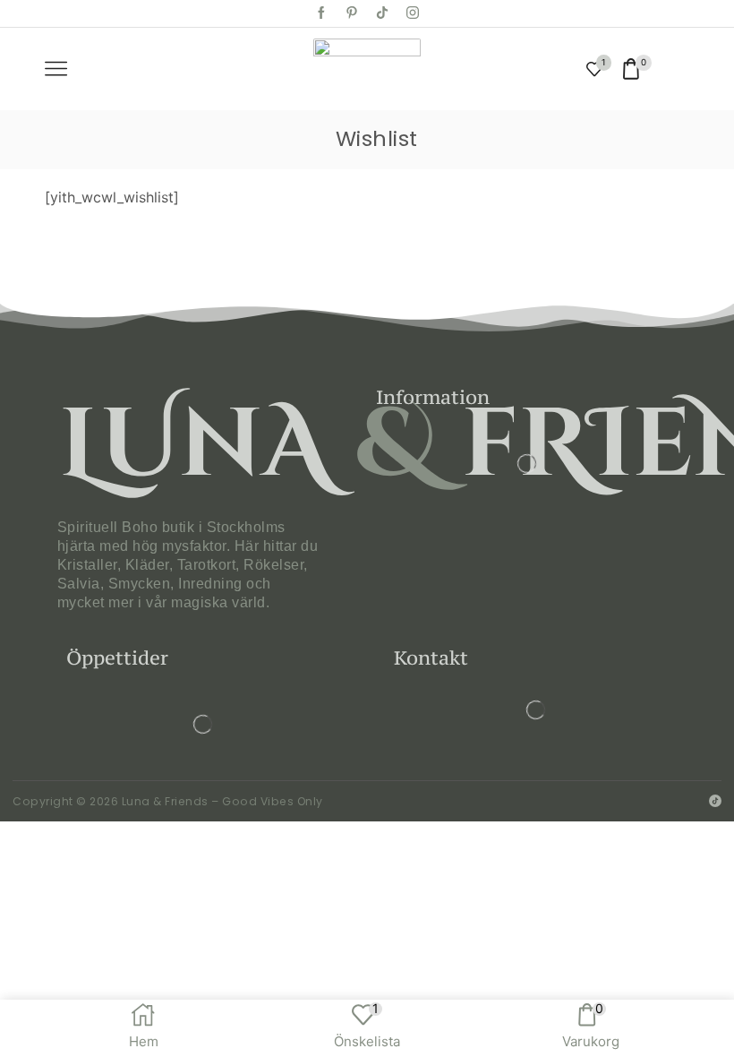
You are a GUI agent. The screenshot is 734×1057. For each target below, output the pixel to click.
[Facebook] (321, 13)
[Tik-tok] (382, 13)
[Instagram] (412, 13)
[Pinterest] (352, 13)
